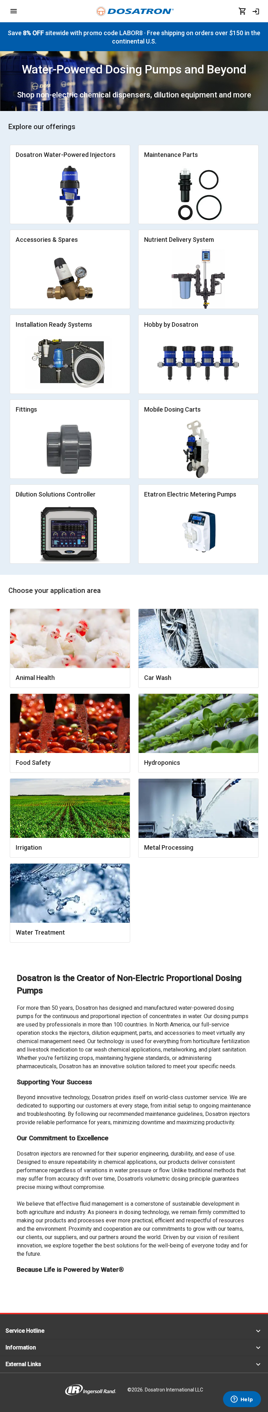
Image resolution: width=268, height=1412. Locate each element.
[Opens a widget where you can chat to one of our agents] (242, 1400)
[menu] (13, 11)
